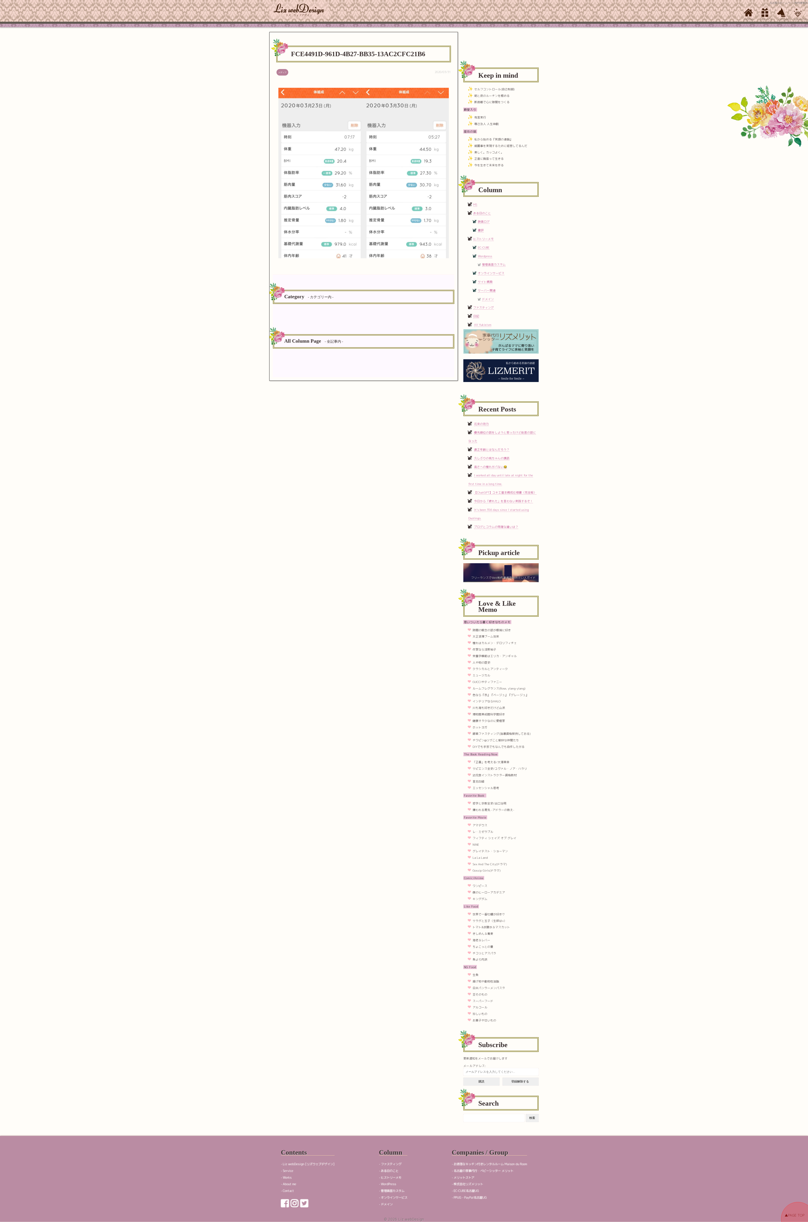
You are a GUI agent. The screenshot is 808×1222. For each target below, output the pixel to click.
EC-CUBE (483, 247)
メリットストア (464, 1177)
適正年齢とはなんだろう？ (491, 449)
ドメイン (488, 299)
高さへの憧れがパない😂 (490, 467)
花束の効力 (481, 424)
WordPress (388, 1184)
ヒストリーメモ (483, 239)
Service (288, 1171)
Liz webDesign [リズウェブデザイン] (309, 1164)
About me (289, 1184)
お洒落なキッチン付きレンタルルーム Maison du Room (490, 1164)
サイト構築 (485, 282)
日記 (476, 316)
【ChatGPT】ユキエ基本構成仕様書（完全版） (505, 492)
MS (475, 204)
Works (287, 1177)
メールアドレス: (474, 1066)
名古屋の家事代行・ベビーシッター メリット (483, 1171)
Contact (288, 1191)
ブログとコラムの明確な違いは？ (496, 527)
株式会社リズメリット (468, 1184)
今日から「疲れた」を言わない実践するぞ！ (503, 501)
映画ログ (484, 222)
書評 (481, 230)
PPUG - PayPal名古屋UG (470, 1197)
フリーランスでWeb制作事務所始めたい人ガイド (503, 578)
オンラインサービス (491, 273)
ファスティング (483, 307)
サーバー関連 (487, 290)
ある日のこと (482, 213)
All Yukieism (482, 325)
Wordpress (485, 256)
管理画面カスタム (494, 264)
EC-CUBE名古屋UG (466, 1191)
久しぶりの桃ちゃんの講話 (491, 458)
